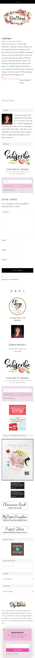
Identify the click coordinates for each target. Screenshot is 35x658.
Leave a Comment (17, 41)
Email (4, 250)
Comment (5, 212)
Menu (17, 2)
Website (4, 260)
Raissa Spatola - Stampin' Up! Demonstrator (17, 17)
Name (4, 240)
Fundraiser (11, 100)
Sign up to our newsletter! (10, 279)
